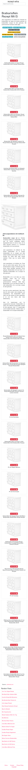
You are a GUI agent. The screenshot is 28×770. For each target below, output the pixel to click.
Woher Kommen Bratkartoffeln (9, 738)
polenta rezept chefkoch (19, 27)
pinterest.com (10, 684)
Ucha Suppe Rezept (7, 703)
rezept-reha (13, 1)
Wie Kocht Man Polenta (7, 720)
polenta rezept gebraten (19, 37)
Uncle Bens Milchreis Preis (8, 747)
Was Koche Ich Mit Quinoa (8, 744)
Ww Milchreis (5, 718)
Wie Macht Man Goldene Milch (9, 694)
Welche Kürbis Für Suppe (8, 726)
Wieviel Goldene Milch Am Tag (9, 715)
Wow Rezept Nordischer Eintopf (10, 706)
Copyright (14, 767)
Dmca (6, 765)
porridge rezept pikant (7, 34)
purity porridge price (8, 37)
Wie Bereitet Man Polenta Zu (9, 700)
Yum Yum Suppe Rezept (8, 691)
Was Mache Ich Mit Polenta (8, 741)
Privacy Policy (20, 765)
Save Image (13, 60)
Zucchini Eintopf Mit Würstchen (9, 697)
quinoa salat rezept (7, 27)
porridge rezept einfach (20, 34)
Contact (12, 765)
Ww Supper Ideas (6, 735)
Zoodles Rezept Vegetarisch (9, 732)
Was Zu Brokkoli (6, 709)
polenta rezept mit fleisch (14, 32)
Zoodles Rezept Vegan (7, 729)
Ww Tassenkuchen (6, 712)
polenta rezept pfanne (14, 30)
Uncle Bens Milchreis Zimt (8, 723)
